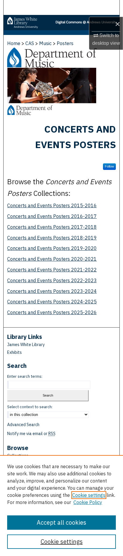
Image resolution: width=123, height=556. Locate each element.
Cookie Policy (87, 502)
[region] (61, 505)
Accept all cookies (61, 522)
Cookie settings (88, 495)
